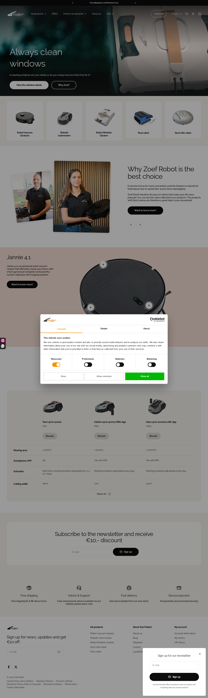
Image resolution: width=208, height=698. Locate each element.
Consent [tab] (61, 329)
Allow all (145, 376)
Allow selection (104, 376)
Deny (63, 376)
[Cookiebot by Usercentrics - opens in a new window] (152, 319)
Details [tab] (104, 328)
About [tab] (146, 328)
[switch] (88, 364)
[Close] (200, 654)
